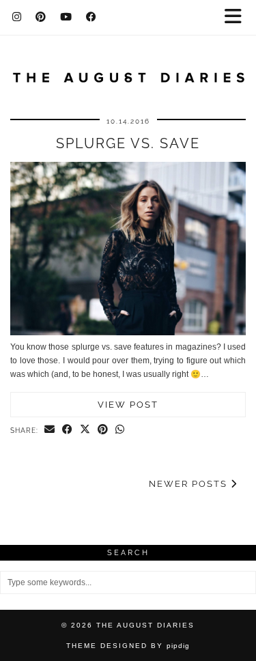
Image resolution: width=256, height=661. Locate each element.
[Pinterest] (40, 17)
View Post (128, 404)
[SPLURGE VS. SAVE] (128, 332)
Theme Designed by (128, 645)
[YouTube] (66, 17)
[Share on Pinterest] (103, 430)
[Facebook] (91, 17)
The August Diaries (145, 625)
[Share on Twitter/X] (85, 430)
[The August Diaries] (128, 69)
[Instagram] (17, 17)
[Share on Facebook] (67, 430)
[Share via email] (50, 430)
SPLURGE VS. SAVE (128, 143)
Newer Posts (190, 484)
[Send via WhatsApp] (120, 430)
